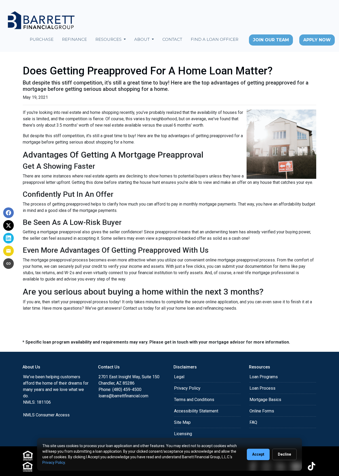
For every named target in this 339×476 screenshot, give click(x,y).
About (142, 39)
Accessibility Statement (196, 410)
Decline (284, 454)
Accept (258, 454)
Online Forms (261, 410)
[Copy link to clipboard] (8, 263)
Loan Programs (263, 376)
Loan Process (262, 388)
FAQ (253, 422)
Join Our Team (271, 39)
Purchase (41, 39)
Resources (109, 39)
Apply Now (317, 39)
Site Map (182, 422)
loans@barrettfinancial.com (123, 395)
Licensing (183, 433)
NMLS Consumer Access (46, 414)
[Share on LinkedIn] (8, 238)
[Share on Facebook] (8, 212)
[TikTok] (311, 466)
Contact (172, 39)
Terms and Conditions (194, 399)
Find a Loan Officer (214, 39)
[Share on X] (8, 225)
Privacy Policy (187, 388)
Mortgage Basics (265, 399)
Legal (179, 376)
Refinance (74, 39)
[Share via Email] (8, 251)
